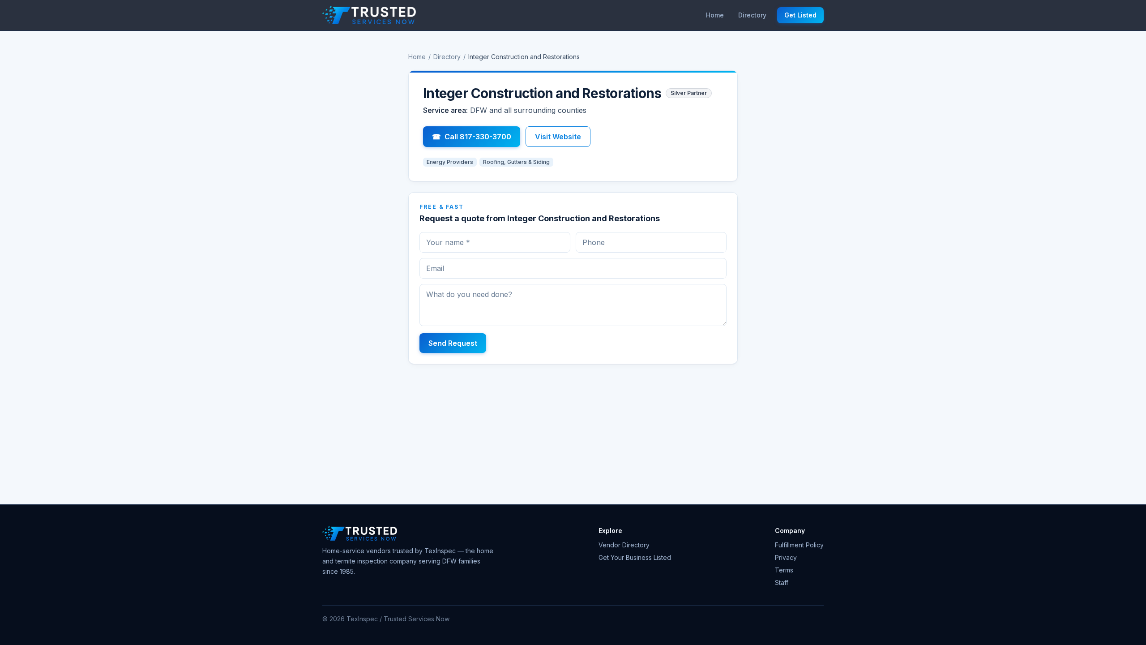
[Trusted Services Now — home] (369, 15)
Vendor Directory (624, 545)
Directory (752, 15)
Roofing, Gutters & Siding (516, 162)
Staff (781, 582)
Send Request (452, 343)
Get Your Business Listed (635, 557)
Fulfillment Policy (799, 545)
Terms (784, 570)
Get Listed (800, 15)
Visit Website (558, 136)
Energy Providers (450, 162)
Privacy (786, 557)
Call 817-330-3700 (471, 136)
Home (715, 15)
